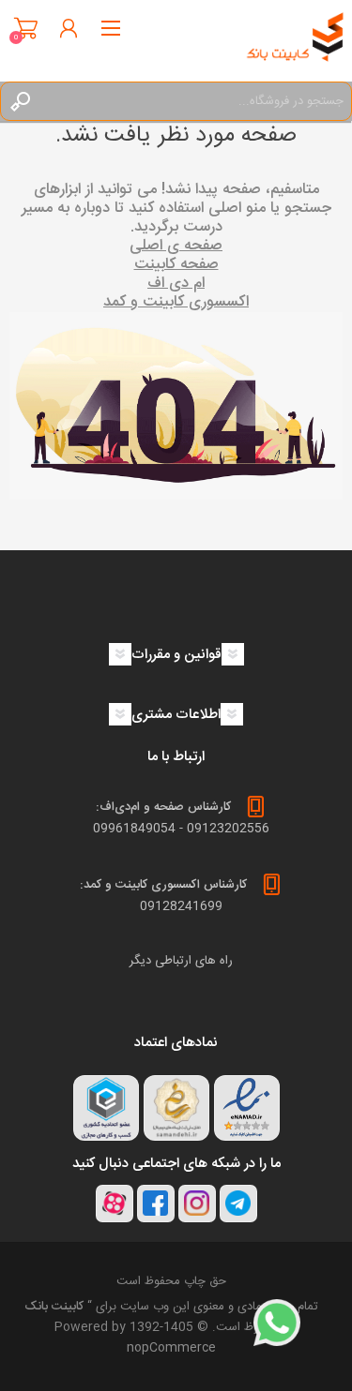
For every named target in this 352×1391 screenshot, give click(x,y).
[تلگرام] (238, 1203)
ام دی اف (176, 283)
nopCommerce (171, 1348)
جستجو (19, 101)
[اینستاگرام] (197, 1203)
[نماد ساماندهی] (176, 1108)
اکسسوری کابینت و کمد (176, 302)
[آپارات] (114, 1203)
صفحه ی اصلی (176, 246)
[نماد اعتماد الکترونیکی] (247, 1108)
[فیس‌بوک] (156, 1203)
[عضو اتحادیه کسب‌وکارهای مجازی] (106, 1108)
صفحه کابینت (176, 264)
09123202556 (228, 828)
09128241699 (181, 906)
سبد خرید (26, 28)
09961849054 (134, 828)
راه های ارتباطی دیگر (181, 960)
